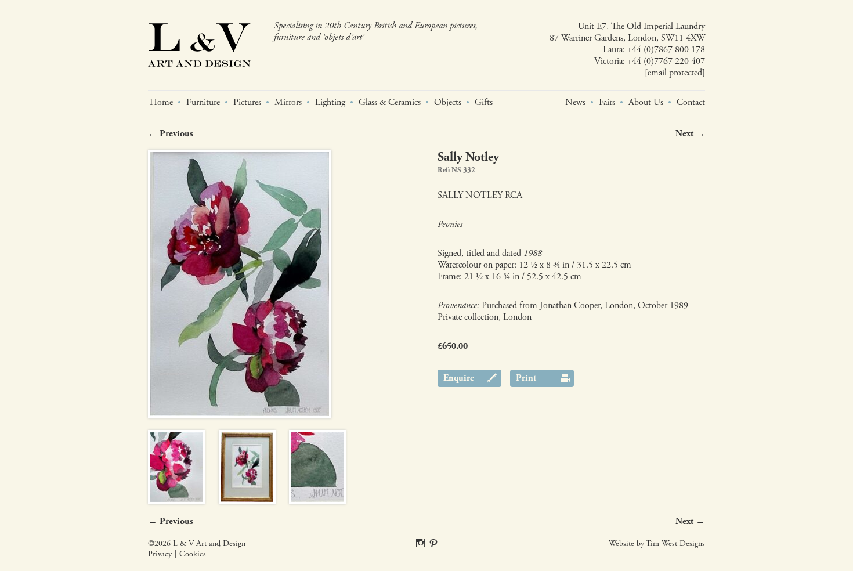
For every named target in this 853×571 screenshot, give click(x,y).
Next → (690, 134)
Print (526, 378)
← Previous (170, 134)
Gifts (484, 103)
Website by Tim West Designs (657, 544)
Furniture (203, 103)
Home (161, 103)
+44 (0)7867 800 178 (666, 50)
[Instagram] (420, 543)
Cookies (192, 554)
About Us (645, 103)
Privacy (160, 554)
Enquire (458, 378)
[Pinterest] (433, 543)
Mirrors (288, 103)
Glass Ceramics (390, 103)
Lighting (330, 103)
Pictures (247, 103)
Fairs (607, 103)
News (575, 103)
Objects (447, 103)
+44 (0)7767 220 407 (666, 61)
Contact (691, 103)
